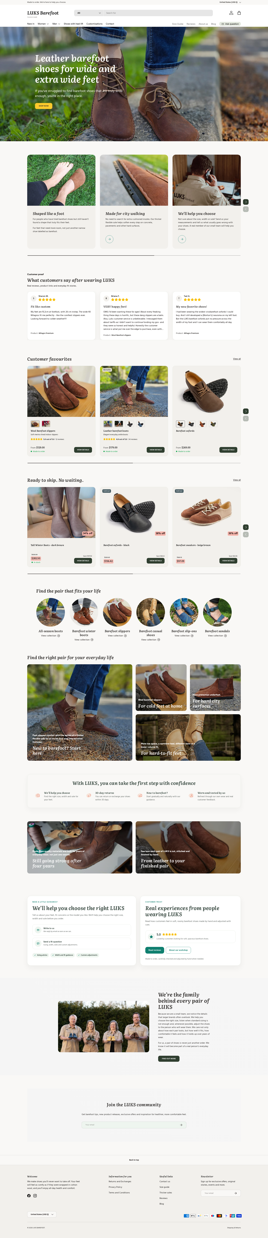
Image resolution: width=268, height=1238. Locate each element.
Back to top (134, 1160)
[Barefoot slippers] (117, 612)
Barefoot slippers (117, 631)
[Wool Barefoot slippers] (61, 391)
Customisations (94, 23)
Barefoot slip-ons (184, 631)
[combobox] (143, 13)
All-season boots (51, 631)
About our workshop (178, 950)
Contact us (165, 1181)
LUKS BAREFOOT (39, 1228)
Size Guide (177, 23)
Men (54, 23)
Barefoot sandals (217, 631)
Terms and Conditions (119, 1192)
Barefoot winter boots (84, 633)
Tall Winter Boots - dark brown (47, 545)
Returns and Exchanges (120, 1181)
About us (203, 23)
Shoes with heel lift (73, 23)
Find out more (169, 1058)
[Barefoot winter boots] (84, 612)
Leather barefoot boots (116, 430)
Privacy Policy (115, 1187)
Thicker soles (166, 1192)
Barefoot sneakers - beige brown (193, 545)
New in (30, 23)
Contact (110, 23)
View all (237, 358)
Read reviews (155, 950)
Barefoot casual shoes (150, 633)
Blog (213, 23)
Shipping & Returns (234, 1228)
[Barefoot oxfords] (207, 391)
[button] (239, 13)
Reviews (191, 23)
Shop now (44, 106)
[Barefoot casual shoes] (150, 612)
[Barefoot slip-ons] (184, 612)
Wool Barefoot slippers (117, 335)
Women (42, 23)
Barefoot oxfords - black (116, 545)
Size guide (164, 1187)
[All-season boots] (50, 612)
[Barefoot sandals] (217, 612)
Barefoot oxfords (185, 430)
